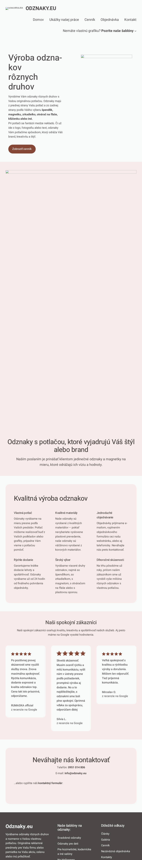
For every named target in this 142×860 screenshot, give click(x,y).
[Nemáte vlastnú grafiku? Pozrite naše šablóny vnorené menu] (135, 31)
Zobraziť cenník (22, 149)
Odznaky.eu (41, 8)
